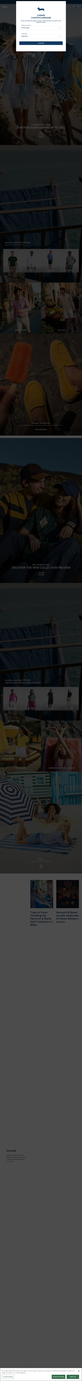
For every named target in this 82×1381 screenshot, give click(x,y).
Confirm (41, 43)
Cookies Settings (8, 1377)
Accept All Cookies (58, 1377)
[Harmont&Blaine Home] (41, 9)
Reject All (73, 1377)
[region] (41, 1374)
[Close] (79, 1371)
